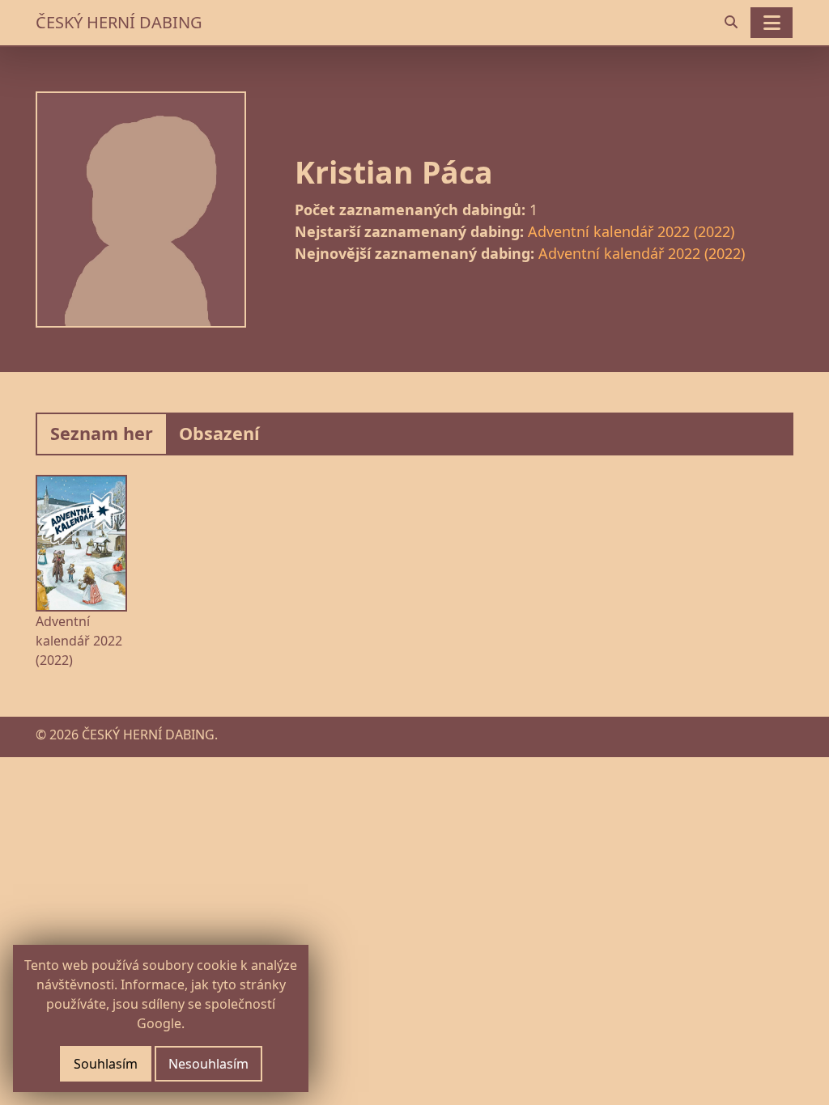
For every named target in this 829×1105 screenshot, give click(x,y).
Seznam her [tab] (101, 433)
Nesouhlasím (208, 1064)
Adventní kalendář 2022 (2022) (631, 231)
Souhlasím (106, 1064)
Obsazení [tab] (219, 433)
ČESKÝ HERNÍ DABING (119, 22)
